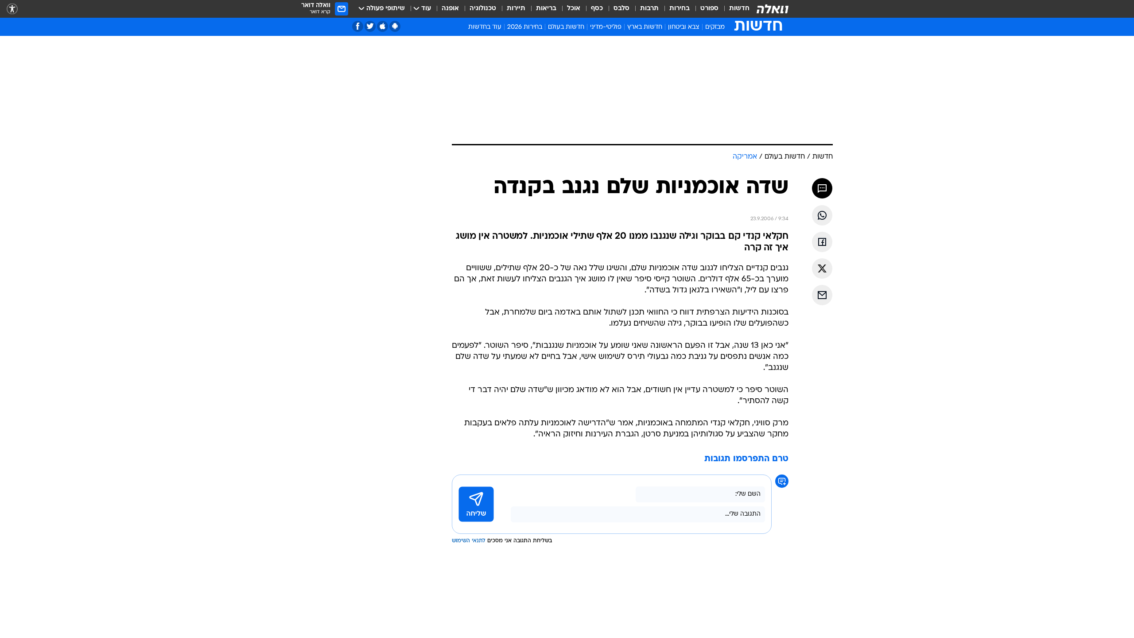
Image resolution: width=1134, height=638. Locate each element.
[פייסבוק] (357, 26)
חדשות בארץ (644, 27)
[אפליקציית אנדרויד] (394, 26)
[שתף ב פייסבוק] (822, 242)
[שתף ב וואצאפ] (822, 215)
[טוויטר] (370, 26)
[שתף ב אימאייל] (822, 295)
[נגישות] (12, 9)
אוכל (573, 8)
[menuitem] (734, 9)
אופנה (450, 8)
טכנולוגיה (483, 8)
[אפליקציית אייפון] (382, 26)
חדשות (739, 8)
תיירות (516, 8)
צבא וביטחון (683, 27)
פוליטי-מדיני (605, 27)
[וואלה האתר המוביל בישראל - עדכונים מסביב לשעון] (772, 8)
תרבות (649, 8)
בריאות (546, 8)
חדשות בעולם (566, 27)
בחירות (679, 8)
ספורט (709, 8)
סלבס (621, 8)
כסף (597, 8)
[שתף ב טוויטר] (822, 268)
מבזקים (715, 27)
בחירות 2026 (524, 27)
